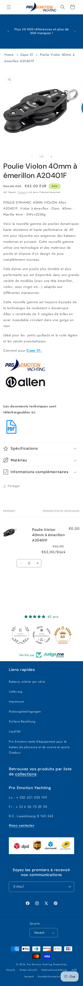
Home (9, 54)
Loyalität (14, 731)
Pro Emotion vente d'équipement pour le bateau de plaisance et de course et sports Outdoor (39, 747)
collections (26, 774)
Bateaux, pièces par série (27, 681)
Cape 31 (26, 54)
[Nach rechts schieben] (51, 157)
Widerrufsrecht (28, 970)
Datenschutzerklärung (54, 970)
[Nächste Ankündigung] (75, 31)
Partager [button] (14, 486)
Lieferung (15, 691)
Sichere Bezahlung (22, 721)
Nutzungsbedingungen (25, 711)
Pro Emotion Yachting (39, 964)
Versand (22, 192)
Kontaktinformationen (50, 976)
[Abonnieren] (69, 887)
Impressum (16, 701)
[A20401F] (11, 433)
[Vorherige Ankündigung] (8, 31)
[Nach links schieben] (32, 157)
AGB (74, 970)
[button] (9, 7)
